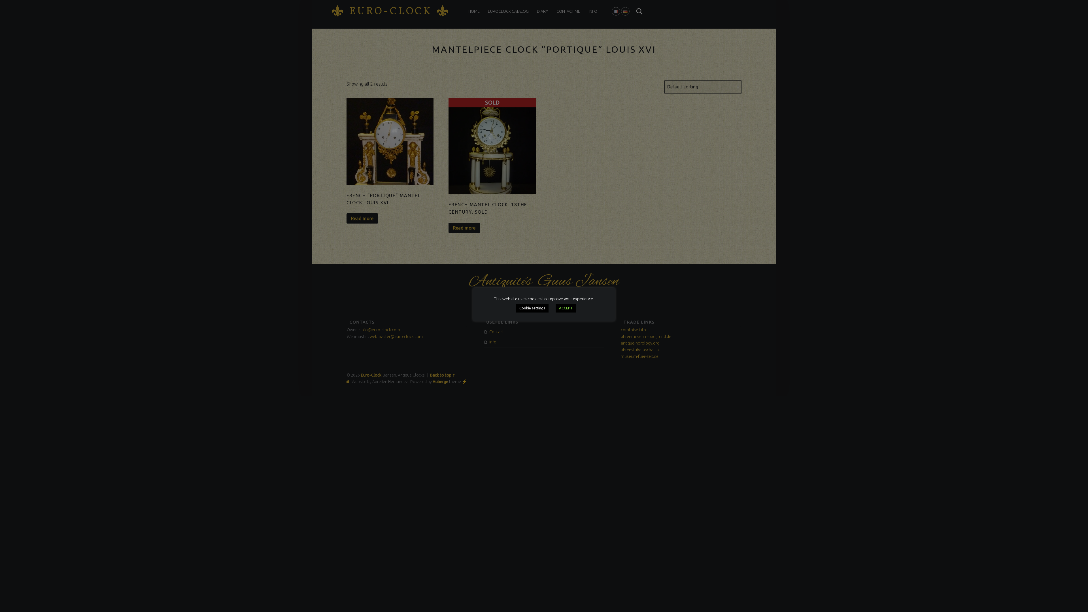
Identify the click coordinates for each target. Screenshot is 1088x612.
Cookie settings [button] (532, 308)
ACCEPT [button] (566, 308)
